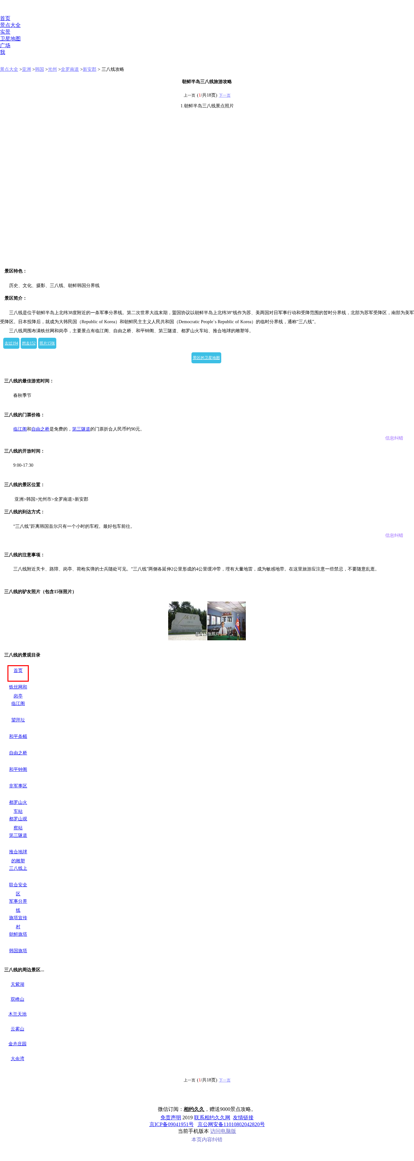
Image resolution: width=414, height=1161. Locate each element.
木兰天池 (17, 1014)
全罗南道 (70, 69)
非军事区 (18, 785)
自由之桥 (40, 429)
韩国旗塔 (18, 950)
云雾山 (17, 1029)
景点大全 (10, 25)
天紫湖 (17, 984)
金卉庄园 (17, 1043)
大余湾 (17, 1058)
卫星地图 (10, 38)
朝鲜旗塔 (18, 934)
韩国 (39, 69)
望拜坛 (18, 720)
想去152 (29, 343)
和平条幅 (18, 736)
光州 (52, 69)
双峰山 (17, 999)
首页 (5, 18)
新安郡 (89, 69)
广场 (5, 45)
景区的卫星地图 (206, 358)
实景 (5, 32)
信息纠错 (394, 438)
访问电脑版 (223, 1131)
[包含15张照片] (207, 621)
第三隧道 (81, 429)
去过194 (11, 343)
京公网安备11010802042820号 (231, 1124)
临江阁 (20, 429)
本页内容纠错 (207, 1139)
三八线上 (18, 868)
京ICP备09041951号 (171, 1124)
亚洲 (26, 69)
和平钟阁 (18, 769)
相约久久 (194, 1109)
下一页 (225, 95)
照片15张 (47, 343)
